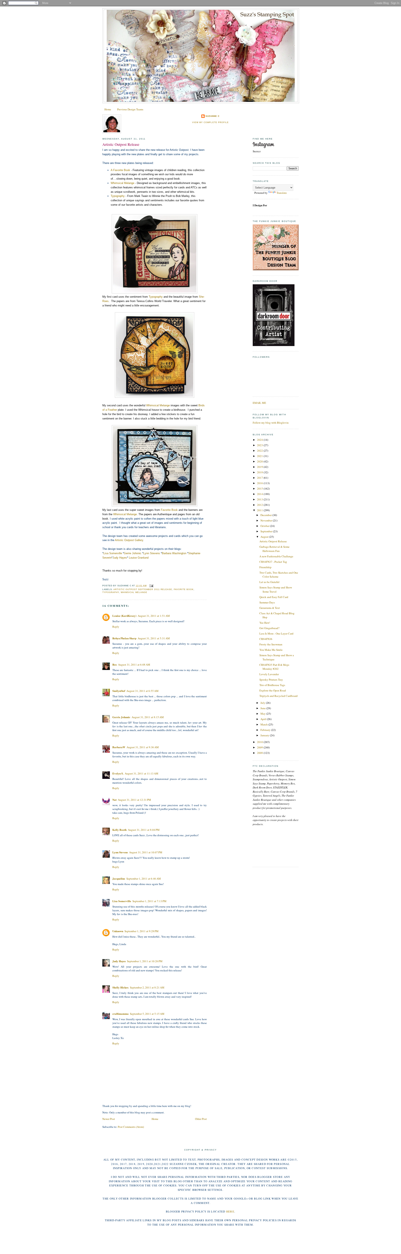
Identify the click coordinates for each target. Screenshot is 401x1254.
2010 (260, 742)
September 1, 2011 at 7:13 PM (149, 901)
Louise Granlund (138, 557)
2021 (260, 456)
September (266, 531)
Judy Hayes (120, 557)
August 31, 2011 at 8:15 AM (148, 717)
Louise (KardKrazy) (124, 616)
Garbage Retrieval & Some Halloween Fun (274, 549)
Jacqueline (118, 878)
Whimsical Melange (122, 183)
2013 (260, 499)
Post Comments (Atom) (131, 1127)
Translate (282, 193)
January (265, 735)
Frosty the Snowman (270, 644)
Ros (114, 664)
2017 (260, 478)
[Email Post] (150, 585)
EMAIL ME (259, 403)
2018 (260, 472)
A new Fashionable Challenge (276, 556)
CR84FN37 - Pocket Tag (273, 562)
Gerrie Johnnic (132, 553)
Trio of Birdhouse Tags (272, 685)
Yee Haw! (264, 622)
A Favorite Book (120, 170)
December (266, 515)
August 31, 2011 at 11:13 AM (141, 773)
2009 (260, 747)
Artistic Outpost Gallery (129, 540)
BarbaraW (118, 747)
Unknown (117, 931)
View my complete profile (210, 122)
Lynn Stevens (151, 553)
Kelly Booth (119, 830)
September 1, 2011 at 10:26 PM (144, 961)
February (265, 730)
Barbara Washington (174, 553)
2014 (260, 494)
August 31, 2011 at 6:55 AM (142, 691)
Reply (115, 626)
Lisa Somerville (112, 553)
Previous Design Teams (130, 109)
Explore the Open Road (272, 690)
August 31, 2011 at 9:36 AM (143, 747)
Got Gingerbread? (269, 628)
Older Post (201, 1119)
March (264, 724)
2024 (260, 440)
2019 (260, 467)
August (264, 537)
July (263, 703)
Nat (114, 800)
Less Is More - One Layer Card (276, 633)
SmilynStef (118, 691)
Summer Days (267, 602)
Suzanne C (213, 116)
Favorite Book (169, 509)
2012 (260, 505)
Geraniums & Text (269, 608)
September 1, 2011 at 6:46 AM (143, 878)
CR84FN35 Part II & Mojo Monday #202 (274, 667)
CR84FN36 (265, 639)
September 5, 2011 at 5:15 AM (147, 1014)
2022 (260, 450)
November (266, 520)
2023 (260, 445)
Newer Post (108, 1119)
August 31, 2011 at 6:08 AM (134, 664)
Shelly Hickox (120, 987)
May (263, 713)
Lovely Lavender (269, 674)
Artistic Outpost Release (120, 144)
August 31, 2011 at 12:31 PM (134, 800)
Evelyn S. (117, 773)
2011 (260, 510)
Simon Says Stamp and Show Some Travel (275, 589)
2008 (260, 753)
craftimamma (120, 1014)
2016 (260, 483)
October (265, 526)
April (263, 719)
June (263, 708)
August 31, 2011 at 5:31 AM (154, 638)
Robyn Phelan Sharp (124, 638)
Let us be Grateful (269, 582)
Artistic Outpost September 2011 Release (142, 589)
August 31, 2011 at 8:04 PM (144, 830)
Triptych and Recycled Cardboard (278, 696)
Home (107, 109)
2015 (260, 488)
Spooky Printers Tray (271, 679)
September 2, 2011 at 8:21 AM (147, 987)
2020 (260, 461)
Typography (118, 196)
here (230, 1211)
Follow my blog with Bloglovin (271, 422)
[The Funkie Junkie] (276, 269)
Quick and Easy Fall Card (273, 597)
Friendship (265, 567)
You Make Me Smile (271, 650)
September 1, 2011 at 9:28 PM (141, 931)
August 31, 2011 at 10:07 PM (145, 852)
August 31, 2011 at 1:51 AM (154, 616)
